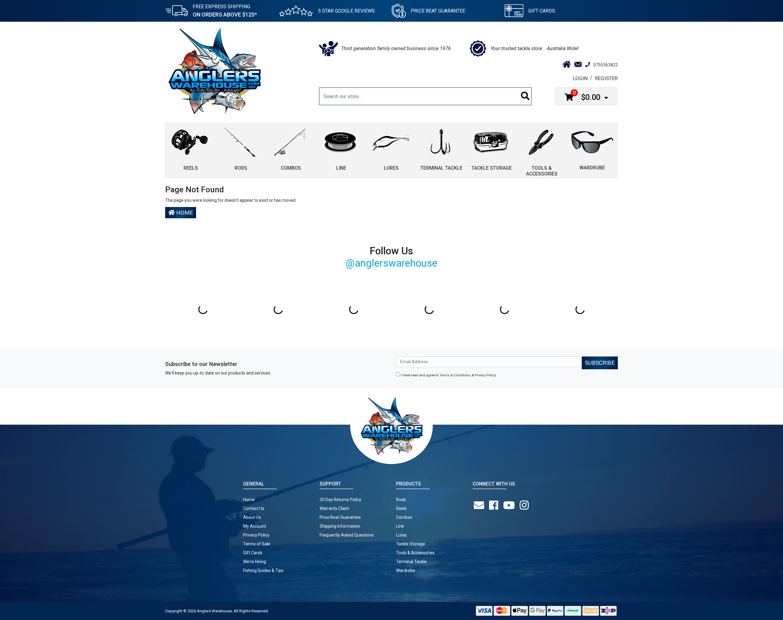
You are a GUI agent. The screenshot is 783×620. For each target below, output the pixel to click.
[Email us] (480, 505)
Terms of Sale (256, 543)
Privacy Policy (485, 375)
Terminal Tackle (411, 561)
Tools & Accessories (415, 552)
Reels (401, 508)
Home (184, 212)
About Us (252, 517)
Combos (404, 517)
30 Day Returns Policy (340, 499)
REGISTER (606, 78)
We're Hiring (254, 561)
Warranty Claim (334, 508)
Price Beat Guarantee (340, 517)
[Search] (525, 96)
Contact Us (253, 508)
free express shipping (225, 11)
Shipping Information (340, 526)
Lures (401, 535)
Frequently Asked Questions (347, 535)
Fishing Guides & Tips (263, 570)
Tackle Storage (410, 543)
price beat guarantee (438, 11)
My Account (254, 526)
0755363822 (605, 64)
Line (400, 526)
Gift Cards (541, 11)
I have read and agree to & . (448, 375)
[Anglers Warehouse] (214, 70)
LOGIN (580, 78)
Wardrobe (405, 570)
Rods (401, 499)
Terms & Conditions (455, 375)
